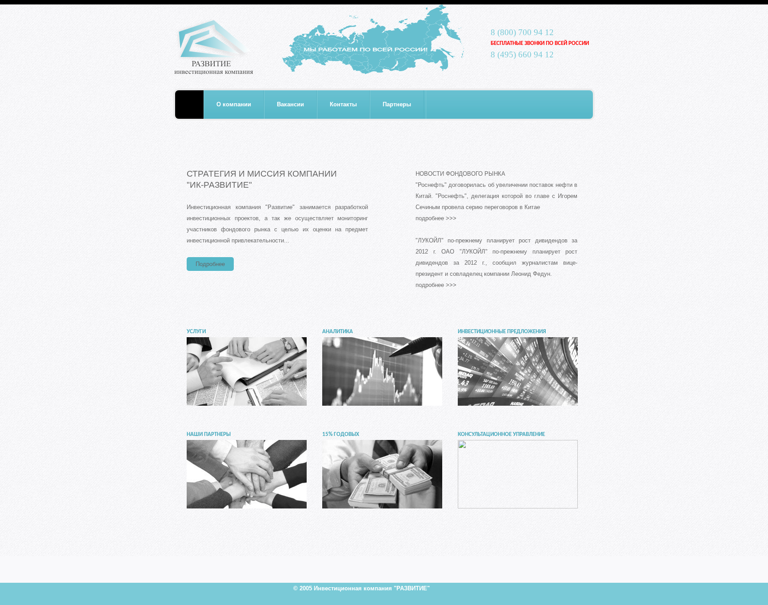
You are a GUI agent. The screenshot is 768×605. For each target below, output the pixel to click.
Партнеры (397, 104)
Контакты (343, 104)
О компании (233, 104)
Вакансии (290, 104)
